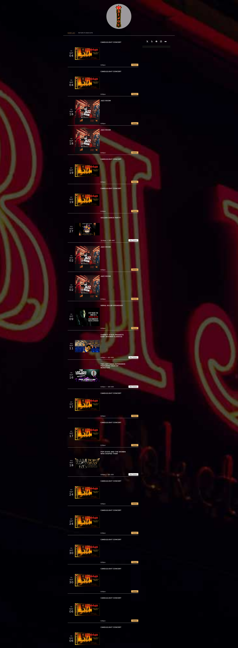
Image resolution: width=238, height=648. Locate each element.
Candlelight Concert (111, 42)
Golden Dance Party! (111, 217)
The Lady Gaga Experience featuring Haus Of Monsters (113, 366)
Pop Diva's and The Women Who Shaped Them (113, 453)
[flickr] (165, 41)
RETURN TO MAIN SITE (85, 33)
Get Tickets (133, 240)
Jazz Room (106, 100)
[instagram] (161, 41)
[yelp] (152, 41)
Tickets (134, 65)
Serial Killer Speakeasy (112, 305)
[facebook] (156, 41)
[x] (147, 41)
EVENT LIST (71, 33)
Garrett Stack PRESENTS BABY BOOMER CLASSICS (112, 336)
